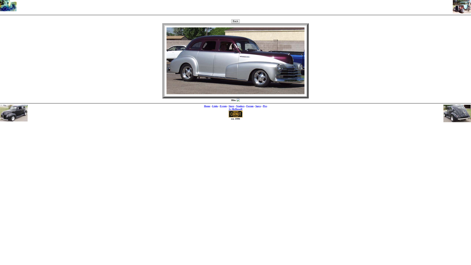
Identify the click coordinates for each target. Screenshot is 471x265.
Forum (250, 106)
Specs (258, 106)
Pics (265, 106)
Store (231, 106)
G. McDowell (235, 109)
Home (207, 106)
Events (223, 106)
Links (215, 106)
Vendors (240, 106)
